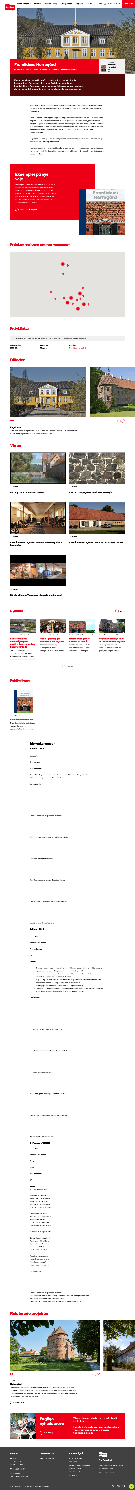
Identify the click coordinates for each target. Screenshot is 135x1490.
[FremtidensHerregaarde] (109, 70)
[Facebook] (113, 1486)
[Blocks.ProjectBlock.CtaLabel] (55, 1345)
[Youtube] (118, 1486)
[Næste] (123, 421)
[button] (84, 304)
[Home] (10, 7)
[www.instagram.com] (123, 1486)
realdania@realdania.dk (19, 1476)
